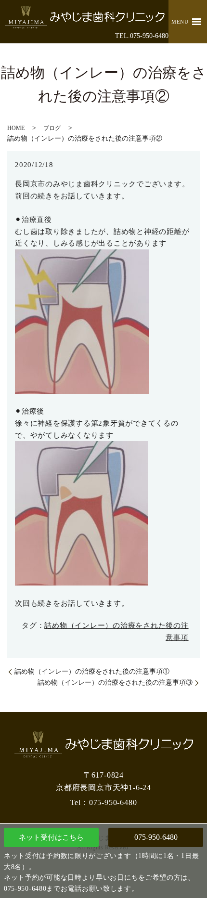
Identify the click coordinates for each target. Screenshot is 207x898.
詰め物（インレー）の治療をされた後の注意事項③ (115, 682)
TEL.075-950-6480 (141, 35)
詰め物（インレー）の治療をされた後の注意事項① (91, 671)
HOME (16, 128)
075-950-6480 (156, 837)
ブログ (52, 128)
